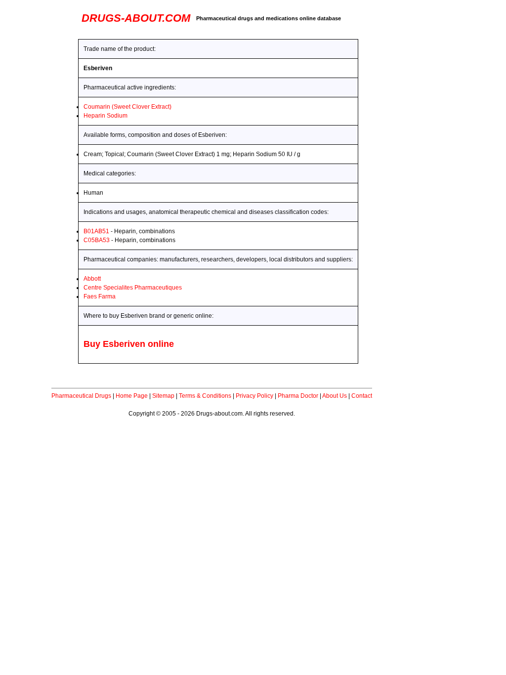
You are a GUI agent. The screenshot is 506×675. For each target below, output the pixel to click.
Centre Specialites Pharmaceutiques (133, 287)
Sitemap (163, 395)
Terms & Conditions (205, 395)
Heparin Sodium (105, 115)
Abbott (92, 278)
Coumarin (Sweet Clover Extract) (127, 106)
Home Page (132, 395)
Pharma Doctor (298, 395)
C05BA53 (97, 240)
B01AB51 (96, 231)
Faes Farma (100, 296)
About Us (334, 395)
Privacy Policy (254, 395)
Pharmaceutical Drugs (81, 395)
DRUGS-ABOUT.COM (136, 18)
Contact (361, 395)
